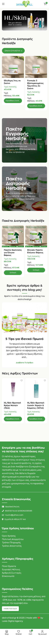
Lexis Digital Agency (12, 621)
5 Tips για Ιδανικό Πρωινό (24, 339)
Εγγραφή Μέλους (11, 570)
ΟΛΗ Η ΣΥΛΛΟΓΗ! (12, 51)
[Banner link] (24, 140)
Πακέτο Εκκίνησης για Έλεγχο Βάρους (13, 252)
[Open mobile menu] (3, 4)
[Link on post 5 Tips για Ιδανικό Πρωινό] (24, 317)
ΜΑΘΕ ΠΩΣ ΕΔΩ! (10, 608)
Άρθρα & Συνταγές (11, 573)
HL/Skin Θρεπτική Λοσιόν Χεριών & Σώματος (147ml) (35, 405)
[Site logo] (24, 4)
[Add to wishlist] (21, 58)
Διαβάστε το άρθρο (24, 362)
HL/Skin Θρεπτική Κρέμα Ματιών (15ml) (12, 405)
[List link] (24, 510)
